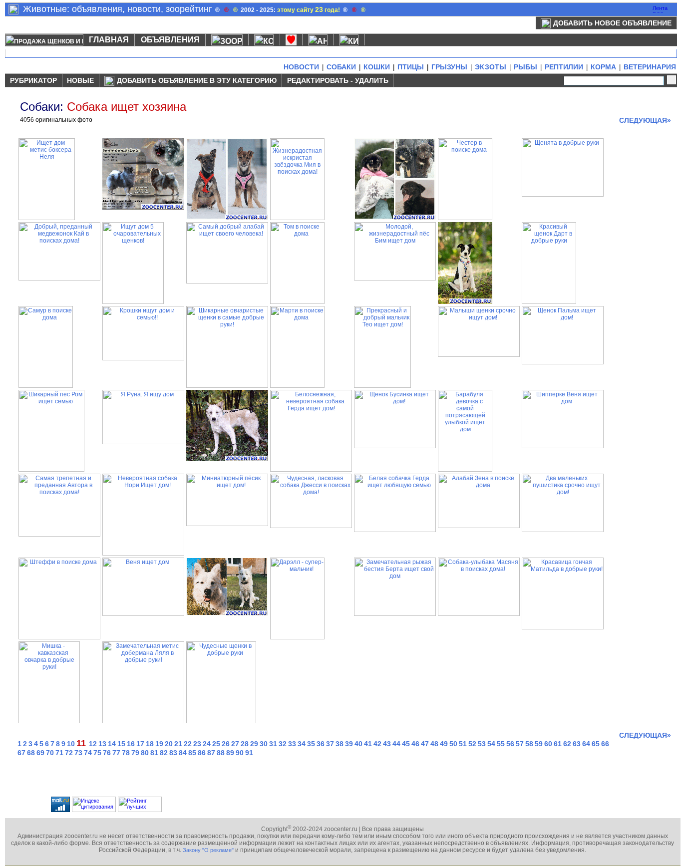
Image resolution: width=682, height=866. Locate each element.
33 (292, 744)
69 (40, 753)
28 (245, 744)
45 (406, 744)
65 (596, 744)
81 (154, 753)
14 (112, 744)
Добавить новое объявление (612, 23)
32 (283, 744)
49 (444, 744)
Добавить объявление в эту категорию (197, 80)
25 (216, 744)
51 (463, 744)
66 (605, 744)
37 (330, 744)
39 (349, 744)
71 (59, 753)
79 (135, 753)
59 (539, 744)
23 (197, 744)
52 (472, 744)
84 (183, 753)
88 (221, 753)
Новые (80, 80)
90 (240, 753)
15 (121, 744)
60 (548, 744)
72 (69, 753)
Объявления (170, 39)
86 (202, 753)
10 (71, 744)
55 (501, 744)
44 (396, 744)
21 (178, 744)
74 (88, 753)
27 (235, 744)
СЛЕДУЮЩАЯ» (645, 120)
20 (169, 744)
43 (387, 744)
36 (321, 744)
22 (188, 744)
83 (173, 753)
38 (339, 744)
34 (302, 744)
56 (510, 744)
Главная (109, 39)
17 (140, 744)
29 (254, 744)
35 (311, 744)
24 (207, 744)
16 (131, 744)
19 (159, 744)
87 (211, 753)
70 (50, 753)
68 (31, 753)
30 (264, 744)
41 (368, 744)
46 (415, 744)
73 (78, 753)
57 (520, 744)
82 (164, 753)
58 (529, 744)
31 (273, 744)
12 (93, 744)
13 (102, 744)
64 (586, 744)
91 (249, 753)
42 (377, 744)
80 (145, 753)
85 (192, 753)
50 (453, 744)
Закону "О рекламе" (208, 850)
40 (358, 744)
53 (482, 744)
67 (21, 753)
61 (558, 744)
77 (116, 753)
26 (226, 744)
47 (425, 744)
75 (97, 753)
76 (107, 753)
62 (567, 744)
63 (577, 744)
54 (491, 744)
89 (230, 753)
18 (150, 744)
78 (126, 753)
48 (434, 744)
